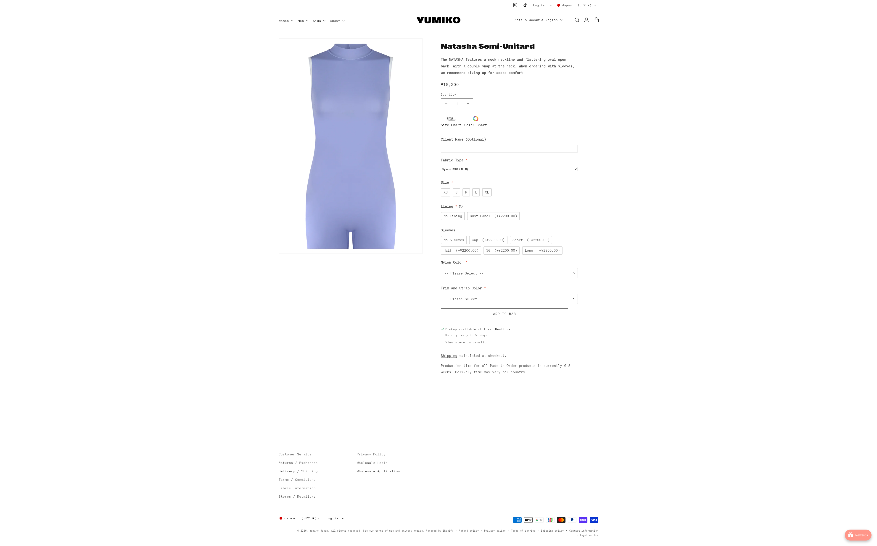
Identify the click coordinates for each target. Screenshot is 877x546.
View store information (467, 342)
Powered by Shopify (440, 530)
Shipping (449, 355)
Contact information (583, 530)
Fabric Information (297, 488)
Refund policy (469, 530)
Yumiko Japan (319, 530)
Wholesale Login (372, 463)
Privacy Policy (371, 454)
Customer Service (295, 454)
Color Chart (475, 125)
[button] (285, 21)
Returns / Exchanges (298, 463)
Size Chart (451, 125)
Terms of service (523, 530)
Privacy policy (495, 530)
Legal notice (589, 535)
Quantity (448, 94)
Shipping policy (552, 530)
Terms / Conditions (297, 480)
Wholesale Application (378, 471)
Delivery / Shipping (298, 471)
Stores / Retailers (297, 496)
